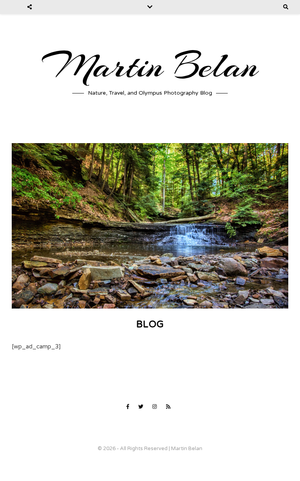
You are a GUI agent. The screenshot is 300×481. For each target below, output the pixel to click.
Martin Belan (150, 66)
